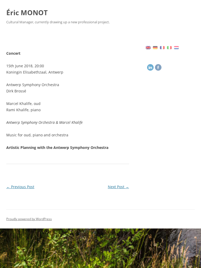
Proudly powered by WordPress (29, 219)
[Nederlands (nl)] (176, 47)
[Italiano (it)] (169, 47)
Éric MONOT (27, 12)
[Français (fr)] (162, 47)
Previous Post (20, 186)
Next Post (118, 186)
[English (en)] (148, 47)
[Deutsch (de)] (155, 47)
